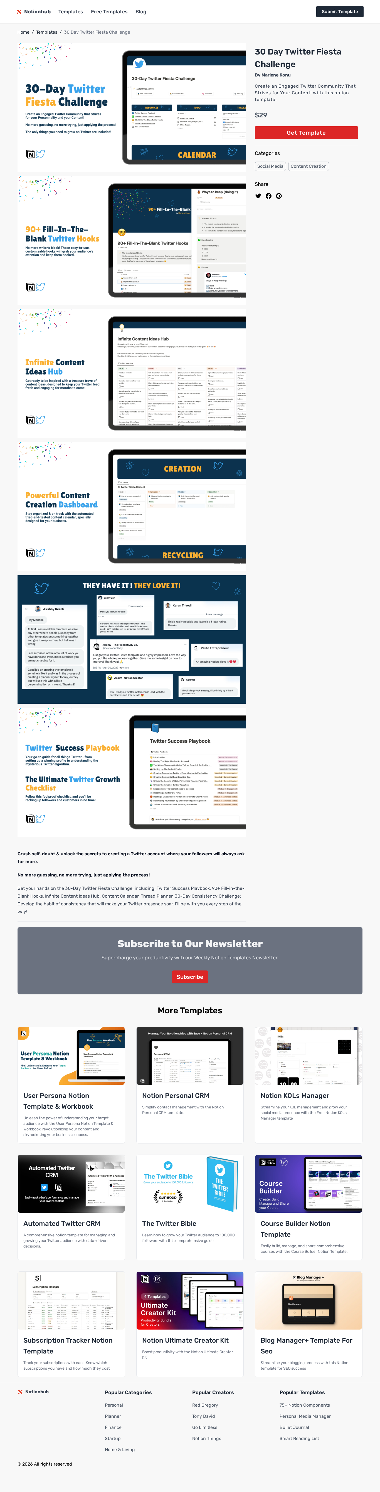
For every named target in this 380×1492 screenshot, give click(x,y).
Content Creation (309, 166)
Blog (140, 12)
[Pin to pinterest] (278, 195)
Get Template (306, 132)
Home (23, 32)
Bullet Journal (294, 1427)
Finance (113, 1427)
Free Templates (109, 12)
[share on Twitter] (258, 195)
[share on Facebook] (268, 195)
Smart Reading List (299, 1438)
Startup (113, 1438)
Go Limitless (204, 1427)
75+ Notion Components (305, 1405)
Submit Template (340, 11)
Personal (114, 1405)
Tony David (203, 1416)
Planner (113, 1416)
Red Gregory (205, 1405)
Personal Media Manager (305, 1416)
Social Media (270, 166)
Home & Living (120, 1449)
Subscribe (190, 977)
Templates (70, 12)
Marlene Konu (276, 75)
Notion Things (206, 1438)
